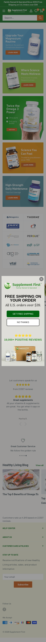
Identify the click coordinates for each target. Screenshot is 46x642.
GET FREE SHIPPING (23, 314)
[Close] (41, 279)
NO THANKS (23, 322)
